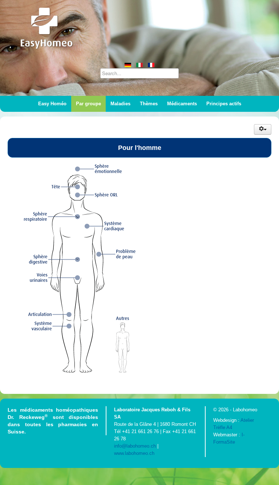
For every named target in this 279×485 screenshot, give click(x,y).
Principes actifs (223, 103)
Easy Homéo (52, 103)
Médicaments (182, 103)
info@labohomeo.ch (135, 446)
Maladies (120, 103)
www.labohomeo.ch (134, 453)
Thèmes (149, 103)
